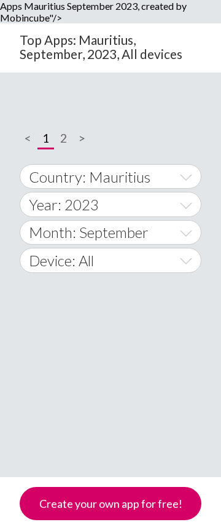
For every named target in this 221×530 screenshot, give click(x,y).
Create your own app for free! (110, 503)
